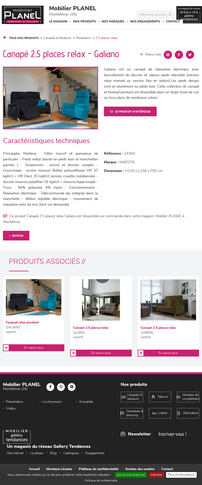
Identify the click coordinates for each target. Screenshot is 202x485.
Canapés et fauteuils (57, 38)
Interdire (156, 474)
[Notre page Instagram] (61, 387)
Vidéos (11, 408)
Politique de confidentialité (99, 469)
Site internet (15, 453)
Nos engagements (145, 21)
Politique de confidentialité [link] (101, 480)
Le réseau (36, 453)
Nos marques (113, 21)
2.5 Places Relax (106, 38)
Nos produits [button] (84, 21)
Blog (53, 453)
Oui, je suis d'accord (131, 474)
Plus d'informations (181, 474)
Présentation (14, 401)
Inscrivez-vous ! (172, 434)
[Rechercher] (171, 15)
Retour (17, 236)
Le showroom (52, 401)
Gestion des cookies (140, 469)
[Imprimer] (168, 55)
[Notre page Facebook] (50, 387)
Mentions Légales (59, 469)
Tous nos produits (24, 38)
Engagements (95, 453)
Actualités (86, 401)
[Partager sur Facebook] (179, 55)
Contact (173, 21)
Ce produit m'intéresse (133, 111)
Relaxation (83, 38)
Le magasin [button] (58, 21)
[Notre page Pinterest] (72, 387)
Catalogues (71, 453)
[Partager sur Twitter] (190, 55)
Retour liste (153, 54)
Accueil (34, 469)
